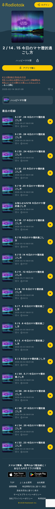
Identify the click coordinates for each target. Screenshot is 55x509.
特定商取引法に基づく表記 (34, 486)
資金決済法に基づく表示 (27, 490)
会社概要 (41, 482)
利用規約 (42, 498)
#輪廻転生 (35, 80)
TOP (12, 482)
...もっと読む (7, 85)
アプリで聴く (29, 68)
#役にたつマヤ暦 (9, 82)
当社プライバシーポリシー (21, 498)
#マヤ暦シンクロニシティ (28, 82)
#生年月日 (21, 77)
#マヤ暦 (5, 77)
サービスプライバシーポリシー (27, 494)
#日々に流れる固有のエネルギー (16, 80)
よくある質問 (26, 482)
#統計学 (13, 77)
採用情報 (13, 486)
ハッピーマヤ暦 (24, 60)
